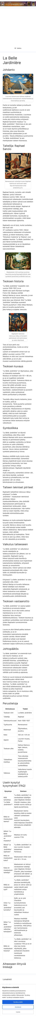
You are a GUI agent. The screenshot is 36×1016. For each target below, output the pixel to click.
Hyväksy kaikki (18, 1002)
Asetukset (18, 1007)
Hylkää (18, 1012)
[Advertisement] (18, 27)
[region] (18, 1000)
